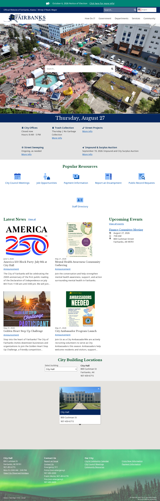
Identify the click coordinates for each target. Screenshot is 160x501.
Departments (121, 18)
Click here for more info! (102, 3)
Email (23, 498)
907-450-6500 (50, 473)
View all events (116, 223)
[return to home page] (25, 18)
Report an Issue (51, 461)
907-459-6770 (63, 476)
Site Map (12, 498)
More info (57, 138)
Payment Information (131, 464)
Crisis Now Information (132, 461)
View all (32, 219)
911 (56, 467)
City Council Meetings (94, 464)
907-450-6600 (50, 482)
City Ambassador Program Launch (76, 331)
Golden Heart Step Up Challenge (23, 331)
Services (136, 18)
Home (6, 498)
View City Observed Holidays (16, 473)
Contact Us (49, 464)
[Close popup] (98, 388)
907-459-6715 (9, 467)
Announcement (11, 269)
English (144, 10)
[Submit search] (112, 69)
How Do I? (90, 18)
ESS (18, 498)
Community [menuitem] (149, 18)
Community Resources (94, 467)
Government (105, 18)
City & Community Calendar (97, 461)
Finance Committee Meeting (126, 229)
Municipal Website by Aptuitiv (147, 499)
